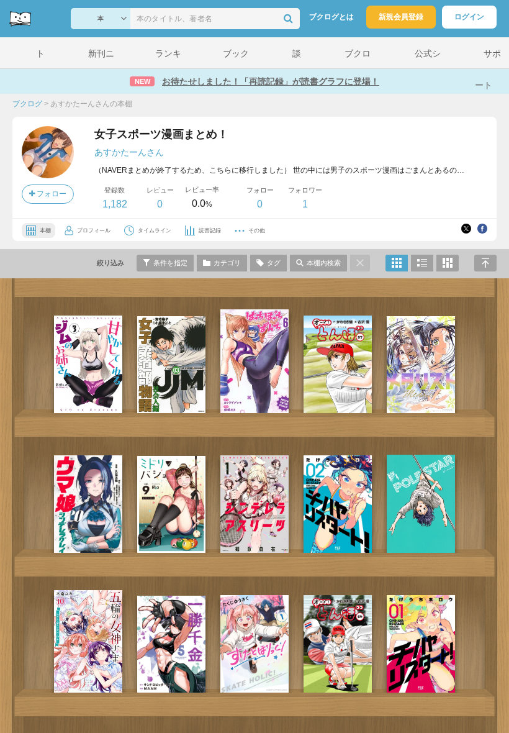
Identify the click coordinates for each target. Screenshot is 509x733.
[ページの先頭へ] (485, 263)
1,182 (114, 204)
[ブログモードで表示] (422, 263)
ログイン (469, 16)
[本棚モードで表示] (396, 263)
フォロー (50, 193)
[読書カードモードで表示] (447, 263)
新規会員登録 (401, 16)
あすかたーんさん (129, 152)
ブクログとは (331, 16)
